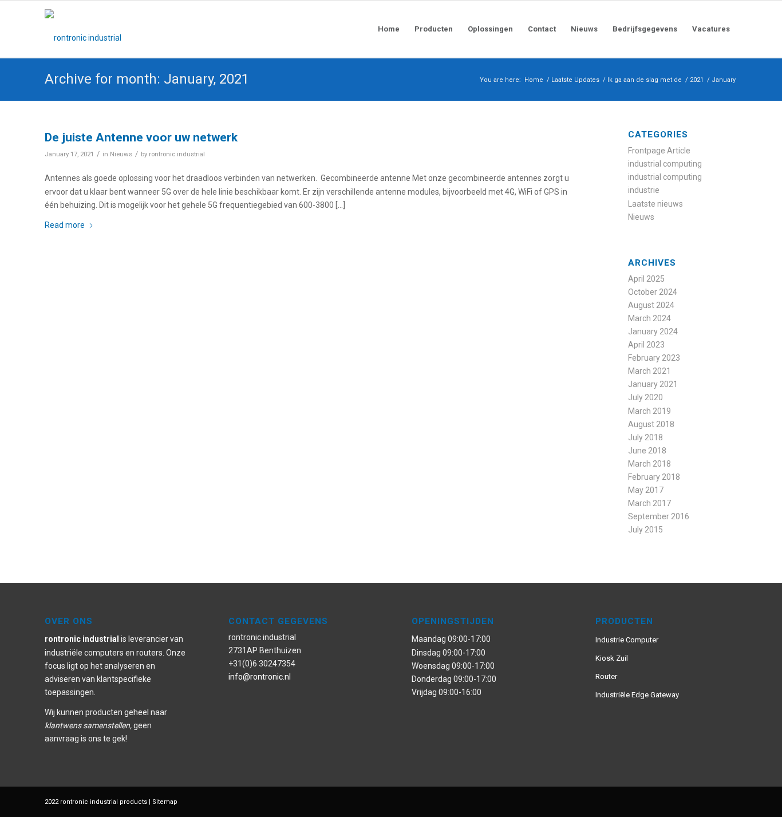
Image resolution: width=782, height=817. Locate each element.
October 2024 (652, 292)
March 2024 (649, 318)
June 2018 (647, 450)
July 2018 (645, 437)
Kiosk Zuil (611, 658)
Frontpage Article (659, 150)
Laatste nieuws (655, 203)
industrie (643, 190)
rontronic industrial (177, 154)
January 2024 (653, 331)
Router (606, 676)
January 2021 (653, 384)
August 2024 (651, 305)
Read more (65, 225)
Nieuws (121, 154)
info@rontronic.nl (259, 676)
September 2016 (658, 516)
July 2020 (645, 397)
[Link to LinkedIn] (728, 801)
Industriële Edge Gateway (637, 694)
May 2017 (645, 490)
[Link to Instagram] (694, 801)
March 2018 (649, 463)
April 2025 (646, 278)
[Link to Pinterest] (677, 801)
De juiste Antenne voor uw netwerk (141, 137)
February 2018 (654, 476)
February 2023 (654, 357)
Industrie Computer (626, 640)
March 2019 (649, 411)
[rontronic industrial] (148, 29)
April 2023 (646, 344)
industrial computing (665, 163)
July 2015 (645, 529)
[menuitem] (388, 29)
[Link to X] (711, 801)
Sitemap (164, 802)
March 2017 (649, 503)
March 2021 (649, 371)
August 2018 (651, 424)
